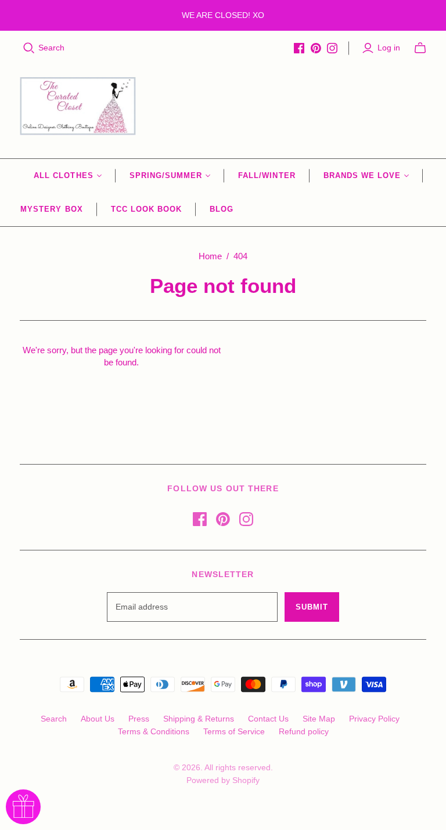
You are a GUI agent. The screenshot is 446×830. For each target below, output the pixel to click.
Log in (388, 47)
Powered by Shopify (223, 780)
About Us (97, 718)
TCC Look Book (146, 209)
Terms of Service (234, 731)
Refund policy (304, 731)
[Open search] (29, 48)
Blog (221, 209)
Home (210, 256)
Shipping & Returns (198, 718)
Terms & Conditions (153, 731)
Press (138, 718)
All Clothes (63, 175)
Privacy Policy (374, 718)
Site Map (319, 718)
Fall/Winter (266, 175)
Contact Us (268, 718)
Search (51, 47)
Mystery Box (51, 209)
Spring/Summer (166, 175)
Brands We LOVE (362, 175)
